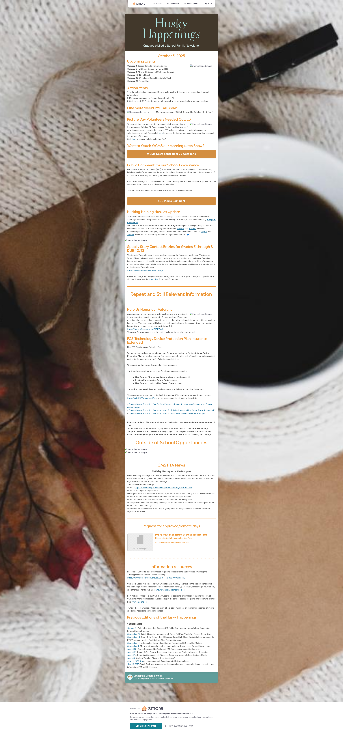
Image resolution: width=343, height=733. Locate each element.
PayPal (204, 231)
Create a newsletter (146, 726)
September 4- (133, 646)
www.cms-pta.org (139, 602)
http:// (170, 590)
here (161, 133)
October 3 (131, 628)
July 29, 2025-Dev (135, 661)
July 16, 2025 (133, 664)
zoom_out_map (212, 67)
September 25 (133, 634)
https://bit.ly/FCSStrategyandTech (142, 398)
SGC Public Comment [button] (171, 201)
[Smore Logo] (139, 4)
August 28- (132, 649)
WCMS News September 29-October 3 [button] (171, 153)
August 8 (131, 658)
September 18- (134, 637)
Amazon (180, 228)
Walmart (192, 228)
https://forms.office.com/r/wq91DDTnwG (145, 329)
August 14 (131, 655)
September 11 (133, 643)
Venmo (130, 234)
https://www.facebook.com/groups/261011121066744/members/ (156, 578)
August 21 (131, 652)
